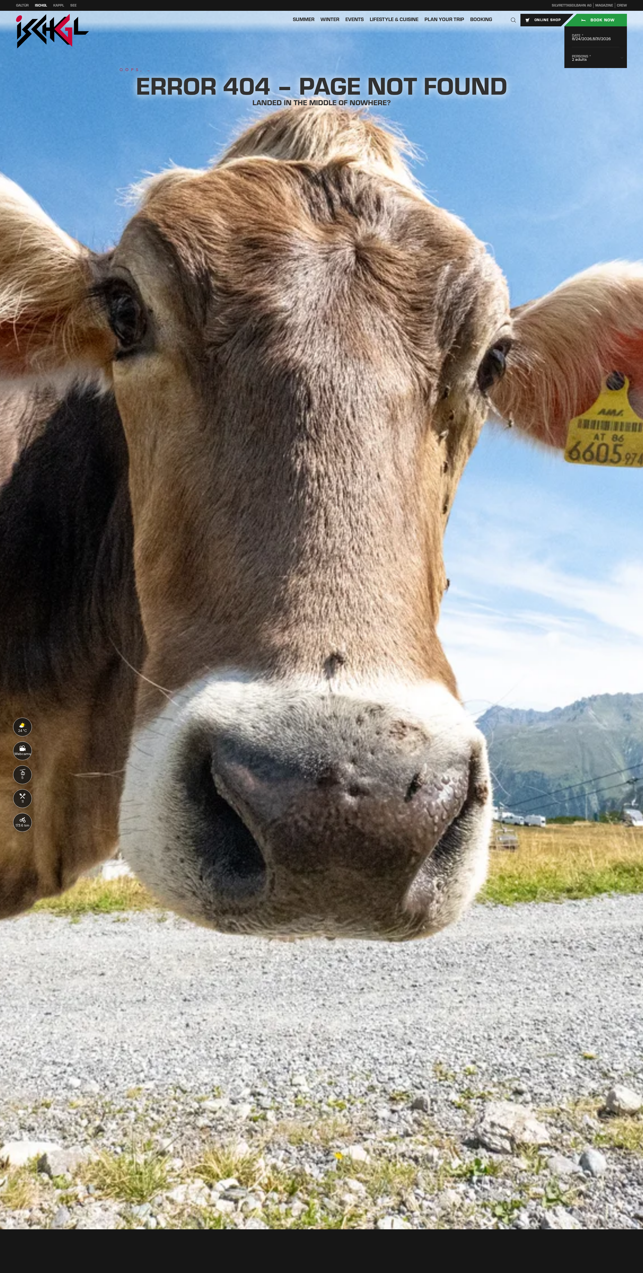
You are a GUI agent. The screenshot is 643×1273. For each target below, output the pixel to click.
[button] (513, 20)
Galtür (22, 5)
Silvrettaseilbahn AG (572, 5)
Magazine (604, 5)
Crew (622, 5)
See (73, 5)
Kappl (58, 5)
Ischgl (41, 5)
